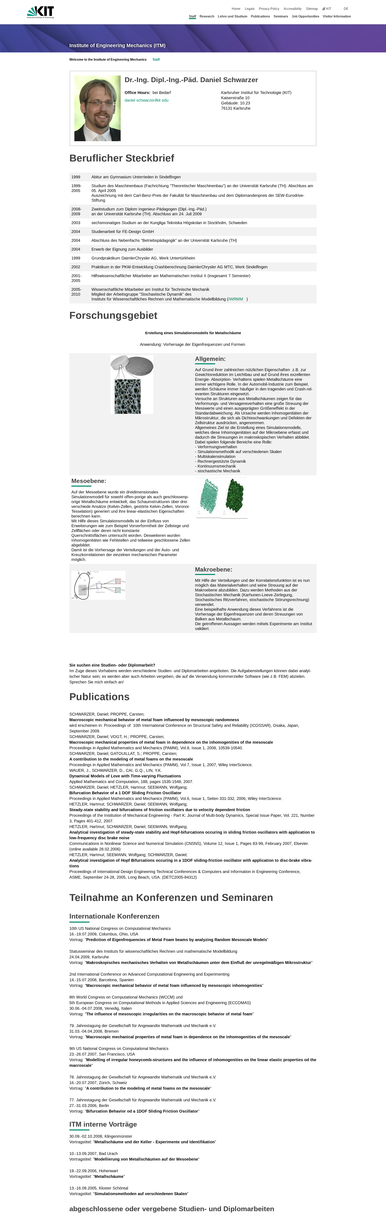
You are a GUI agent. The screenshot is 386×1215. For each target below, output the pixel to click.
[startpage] (357, 16)
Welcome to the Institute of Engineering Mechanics (108, 59)
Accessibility (293, 8)
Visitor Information (337, 16)
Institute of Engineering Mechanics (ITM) (117, 45)
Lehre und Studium (232, 16)
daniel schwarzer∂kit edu (146, 100)
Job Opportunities (305, 16)
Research (207, 16)
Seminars (281, 16)
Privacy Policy (269, 8)
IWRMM (235, 299)
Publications (260, 16)
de (346, 8)
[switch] (357, 9)
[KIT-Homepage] (40, 12)
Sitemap (312, 8)
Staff (192, 16)
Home (236, 8)
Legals (250, 8)
